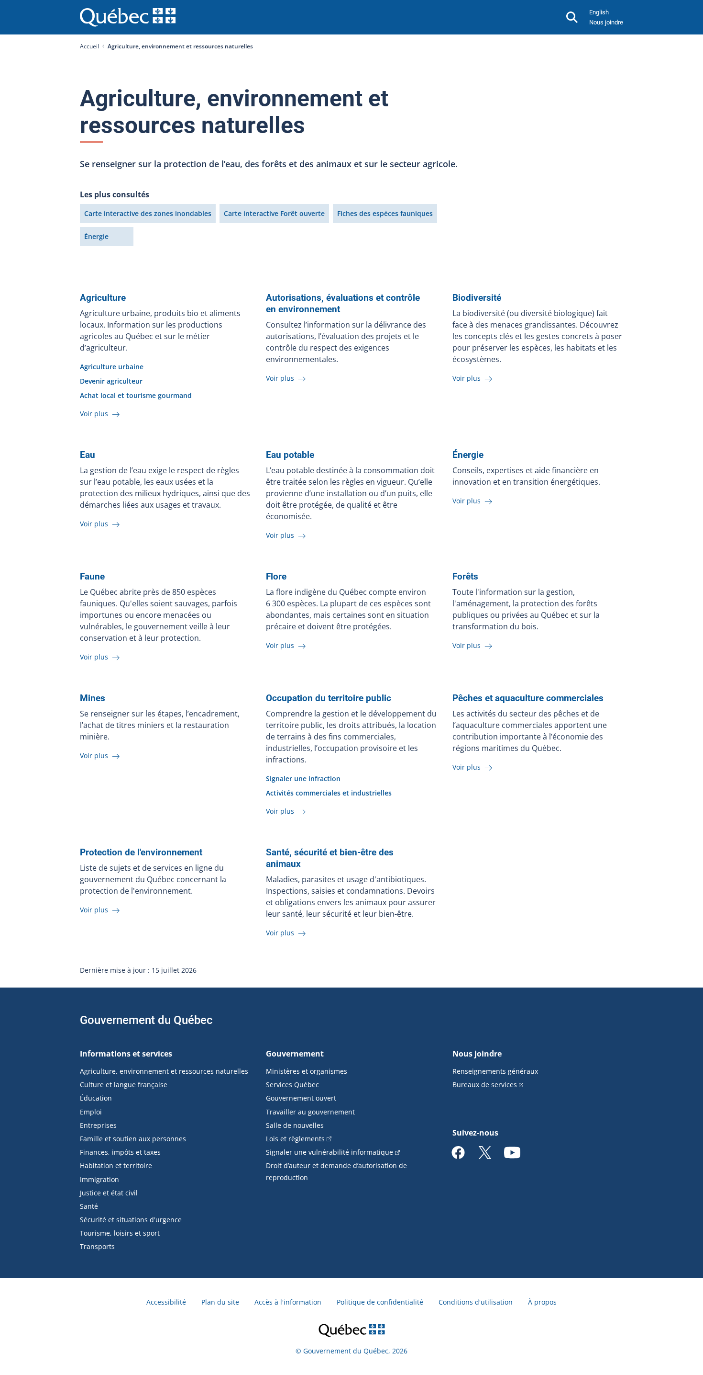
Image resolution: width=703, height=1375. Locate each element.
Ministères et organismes (306, 1071)
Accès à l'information (287, 1302)
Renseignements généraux (495, 1071)
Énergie (96, 236)
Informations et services (126, 1053)
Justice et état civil (109, 1192)
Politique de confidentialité (380, 1302)
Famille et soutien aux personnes (133, 1138)
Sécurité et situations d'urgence (131, 1219)
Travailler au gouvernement (310, 1111)
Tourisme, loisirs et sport (120, 1233)
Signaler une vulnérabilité (329, 1152)
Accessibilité (166, 1302)
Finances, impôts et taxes (120, 1152)
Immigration (99, 1179)
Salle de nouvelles (295, 1125)
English (599, 12)
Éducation (96, 1097)
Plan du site (220, 1302)
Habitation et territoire (116, 1165)
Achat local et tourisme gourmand (136, 395)
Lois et (295, 1138)
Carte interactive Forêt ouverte (274, 213)
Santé (89, 1206)
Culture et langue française (123, 1084)
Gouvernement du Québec (146, 1020)
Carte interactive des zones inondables (147, 213)
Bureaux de (484, 1084)
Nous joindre (606, 22)
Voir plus (95, 413)
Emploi (91, 1111)
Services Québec (292, 1084)
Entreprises (98, 1125)
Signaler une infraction (303, 778)
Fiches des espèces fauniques (385, 213)
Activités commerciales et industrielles (329, 792)
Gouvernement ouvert (301, 1097)
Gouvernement (295, 1053)
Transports (97, 1246)
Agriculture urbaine (111, 366)
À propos (542, 1302)
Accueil (89, 46)
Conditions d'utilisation (476, 1302)
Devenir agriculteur (111, 381)
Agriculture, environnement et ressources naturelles (164, 1071)
